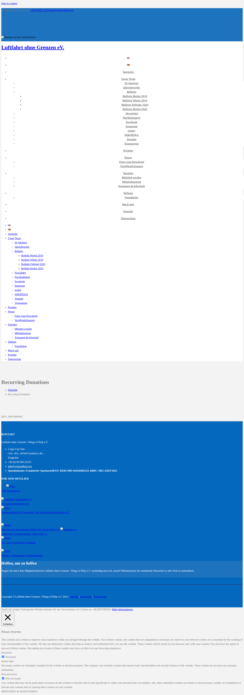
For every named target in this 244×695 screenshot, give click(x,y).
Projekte (128, 150)
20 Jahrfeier (131, 83)
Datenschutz (128, 218)
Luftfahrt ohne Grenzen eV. (32, 47)
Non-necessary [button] (9, 674)
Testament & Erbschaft (131, 186)
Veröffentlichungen (131, 166)
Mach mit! (128, 204)
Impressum (86, 596)
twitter (131, 130)
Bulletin (131, 91)
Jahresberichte (131, 87)
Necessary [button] (6, 652)
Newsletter (131, 113)
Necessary (10, 656)
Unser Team (128, 79)
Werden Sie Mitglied (12, 575)
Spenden (128, 173)
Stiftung (128, 193)
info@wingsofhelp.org (61, 10)
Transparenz (131, 143)
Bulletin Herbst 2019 (135, 96)
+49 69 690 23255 (40, 10)
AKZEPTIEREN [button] (102, 609)
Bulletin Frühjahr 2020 (135, 104)
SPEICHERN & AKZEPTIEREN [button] (19, 691)
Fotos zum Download (131, 162)
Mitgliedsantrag (131, 181)
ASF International (10, 490)
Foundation (131, 197)
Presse (128, 157)
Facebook (131, 122)
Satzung (74, 596)
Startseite (128, 72)
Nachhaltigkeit (131, 117)
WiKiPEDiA (131, 135)
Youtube (131, 139)
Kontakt (128, 211)
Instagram (131, 126)
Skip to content (9, 3)
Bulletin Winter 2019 (134, 100)
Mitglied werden (131, 177)
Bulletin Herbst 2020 (135, 109)
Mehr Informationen (122, 609)
